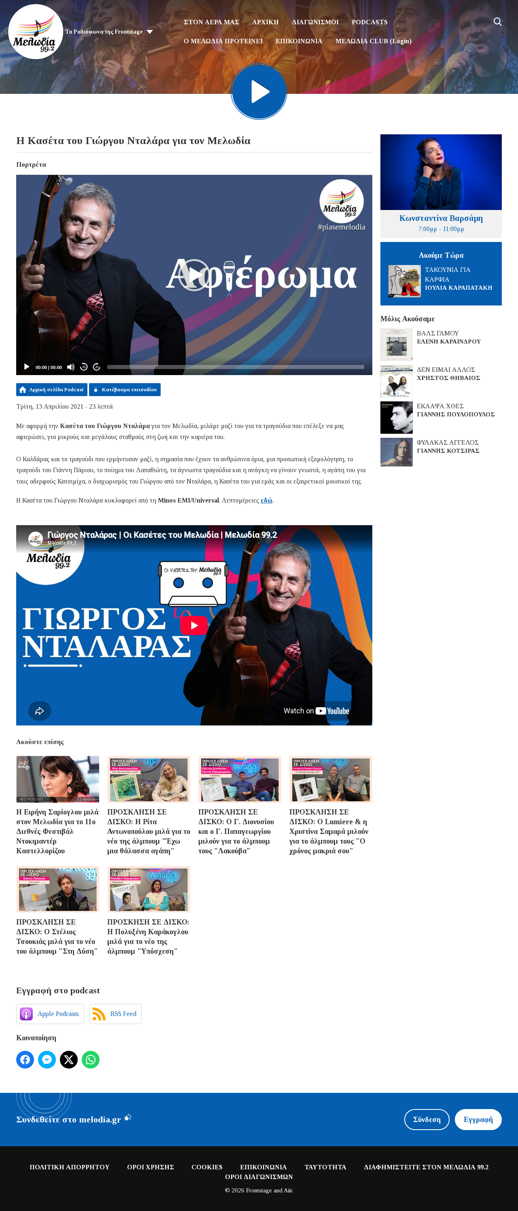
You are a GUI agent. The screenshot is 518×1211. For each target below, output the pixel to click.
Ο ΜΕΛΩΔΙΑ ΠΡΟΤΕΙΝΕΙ (223, 41)
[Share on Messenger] (47, 1060)
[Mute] (71, 367)
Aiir (288, 1190)
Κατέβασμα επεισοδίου (129, 389)
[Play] (27, 367)
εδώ (266, 500)
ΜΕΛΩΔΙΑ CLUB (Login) (373, 41)
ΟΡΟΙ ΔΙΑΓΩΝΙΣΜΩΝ (259, 1176)
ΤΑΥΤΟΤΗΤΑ (325, 1167)
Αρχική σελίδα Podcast (56, 389)
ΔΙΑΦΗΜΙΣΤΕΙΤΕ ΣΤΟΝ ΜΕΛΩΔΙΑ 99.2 (426, 1167)
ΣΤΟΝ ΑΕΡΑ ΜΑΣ (211, 22)
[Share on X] (69, 1060)
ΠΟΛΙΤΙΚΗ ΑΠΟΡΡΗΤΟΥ (70, 1167)
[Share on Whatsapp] (91, 1060)
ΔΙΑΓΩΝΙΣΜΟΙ (315, 22)
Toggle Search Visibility (498, 21)
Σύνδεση (427, 1120)
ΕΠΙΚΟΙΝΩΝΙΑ (299, 41)
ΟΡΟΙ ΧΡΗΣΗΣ (150, 1167)
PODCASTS (370, 22)
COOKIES (207, 1167)
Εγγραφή (478, 1120)
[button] (194, 275)
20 (83, 367)
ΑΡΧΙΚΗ (265, 22)
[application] (194, 275)
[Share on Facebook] (25, 1060)
